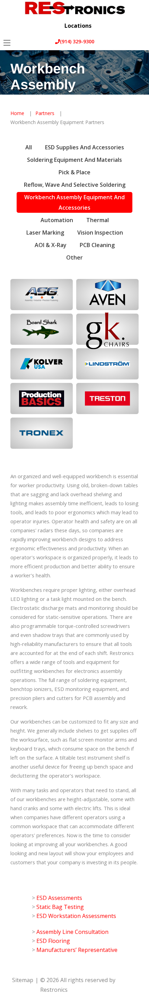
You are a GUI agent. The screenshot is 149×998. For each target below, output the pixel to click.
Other (74, 257)
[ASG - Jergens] (41, 294)
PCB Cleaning (97, 245)
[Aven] (107, 294)
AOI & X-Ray (51, 245)
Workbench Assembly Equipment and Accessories (74, 202)
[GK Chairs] (107, 329)
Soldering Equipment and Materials (74, 160)
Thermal (97, 220)
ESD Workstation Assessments (76, 916)
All (28, 147)
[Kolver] (41, 363)
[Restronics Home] (74, 8)
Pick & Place (74, 172)
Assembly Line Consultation (72, 932)
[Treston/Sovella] (107, 398)
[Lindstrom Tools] (107, 363)
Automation (57, 220)
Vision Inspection (100, 232)
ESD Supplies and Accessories (84, 147)
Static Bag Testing (60, 907)
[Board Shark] (41, 329)
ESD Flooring (53, 941)
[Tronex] (41, 433)
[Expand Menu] (138, 35)
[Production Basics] (41, 398)
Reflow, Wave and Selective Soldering (74, 185)
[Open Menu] (6, 43)
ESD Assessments (59, 898)
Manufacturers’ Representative (76, 950)
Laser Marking (45, 232)
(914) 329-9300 (77, 41)
